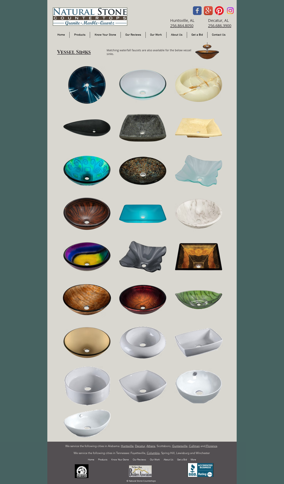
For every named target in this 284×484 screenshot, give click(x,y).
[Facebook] (197, 10)
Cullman (194, 446)
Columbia (153, 453)
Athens (150, 446)
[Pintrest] (219, 10)
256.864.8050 (181, 25)
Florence (211, 446)
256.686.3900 (219, 25)
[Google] (208, 10)
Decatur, (140, 446)
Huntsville (127, 446)
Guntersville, (180, 446)
